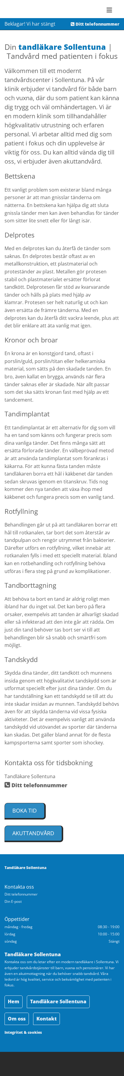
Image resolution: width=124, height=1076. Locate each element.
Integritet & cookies (23, 1032)
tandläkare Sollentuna (62, 47)
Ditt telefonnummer (95, 24)
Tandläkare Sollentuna (25, 867)
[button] (25, 811)
